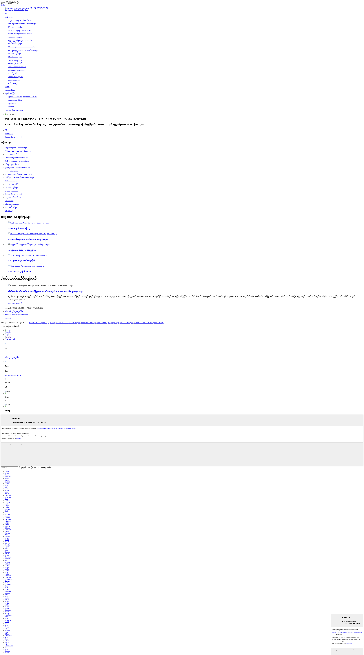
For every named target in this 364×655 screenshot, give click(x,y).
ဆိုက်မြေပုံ (53, 323)
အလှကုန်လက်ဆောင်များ (16, 70)
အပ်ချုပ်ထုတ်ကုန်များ (15, 37)
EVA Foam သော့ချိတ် (15, 57)
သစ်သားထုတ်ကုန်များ (15, 77)
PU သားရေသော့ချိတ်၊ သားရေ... (20, 271)
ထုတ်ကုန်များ (9, 17)
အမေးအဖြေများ (10, 90)
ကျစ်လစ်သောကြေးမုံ (126, 323)
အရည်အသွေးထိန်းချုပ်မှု (16, 100)
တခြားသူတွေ (12, 83)
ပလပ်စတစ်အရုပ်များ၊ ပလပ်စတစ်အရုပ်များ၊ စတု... (28, 239)
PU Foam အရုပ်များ (14, 53)
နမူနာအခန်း (12, 103)
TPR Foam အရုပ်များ (15, 60)
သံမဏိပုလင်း (12, 73)
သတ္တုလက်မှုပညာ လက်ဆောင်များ (19, 20)
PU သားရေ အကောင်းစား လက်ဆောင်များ (21, 47)
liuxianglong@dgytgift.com (13, 375)
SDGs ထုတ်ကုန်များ (14, 80)
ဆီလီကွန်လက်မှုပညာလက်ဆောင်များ (20, 33)
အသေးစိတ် (18, 303)
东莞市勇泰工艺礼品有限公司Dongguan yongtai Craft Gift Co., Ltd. (27, 9)
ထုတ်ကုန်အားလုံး (158, 323)
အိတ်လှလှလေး (102, 323)
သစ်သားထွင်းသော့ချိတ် (88, 323)
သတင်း (7, 87)
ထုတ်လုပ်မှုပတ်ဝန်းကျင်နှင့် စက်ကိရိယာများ (22, 97)
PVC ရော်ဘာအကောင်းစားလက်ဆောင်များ (22, 23)
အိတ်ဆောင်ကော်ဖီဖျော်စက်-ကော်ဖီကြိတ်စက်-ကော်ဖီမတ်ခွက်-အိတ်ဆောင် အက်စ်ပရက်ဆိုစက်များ (45, 291)
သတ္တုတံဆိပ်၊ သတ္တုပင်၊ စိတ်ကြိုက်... (22, 250)
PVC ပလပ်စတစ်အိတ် (15, 27)
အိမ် (6, 14)
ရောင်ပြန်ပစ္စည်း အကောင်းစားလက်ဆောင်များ (23, 50)
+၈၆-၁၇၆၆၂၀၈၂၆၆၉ (12, 357)
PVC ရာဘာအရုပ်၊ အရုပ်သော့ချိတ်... (22, 261)
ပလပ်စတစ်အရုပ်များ (15, 43)
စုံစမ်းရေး (11, 303)
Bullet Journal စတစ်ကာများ (143, 323)
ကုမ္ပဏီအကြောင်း (10, 93)
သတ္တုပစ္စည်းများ (113, 323)
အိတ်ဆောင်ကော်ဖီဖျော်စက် (17, 67)
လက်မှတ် (11, 107)
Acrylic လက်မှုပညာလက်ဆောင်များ (19, 30)
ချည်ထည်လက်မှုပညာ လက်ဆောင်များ (20, 40)
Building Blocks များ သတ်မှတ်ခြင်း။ (68, 323)
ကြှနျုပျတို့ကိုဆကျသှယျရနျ (14, 110)
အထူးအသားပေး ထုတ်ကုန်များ (39, 323)
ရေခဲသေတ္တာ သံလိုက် (15, 63)
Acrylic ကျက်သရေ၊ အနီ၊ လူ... (19, 228)
